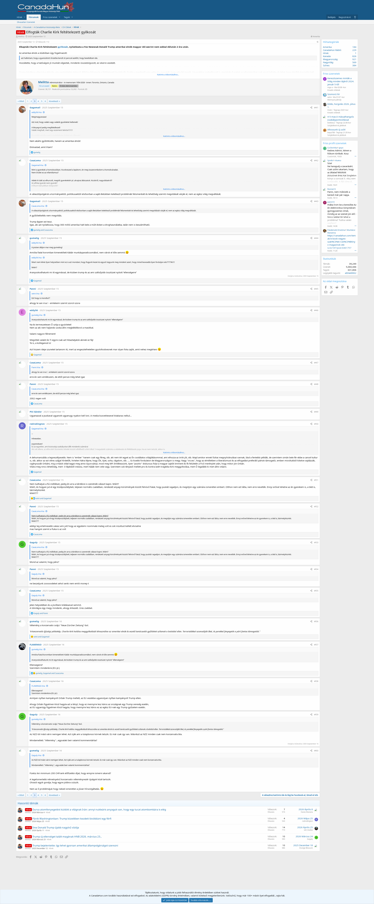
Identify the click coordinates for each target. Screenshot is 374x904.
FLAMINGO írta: (38, 686)
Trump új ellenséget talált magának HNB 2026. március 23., (67, 836)
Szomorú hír (333, 94)
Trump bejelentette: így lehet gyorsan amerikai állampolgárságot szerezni (75, 845)
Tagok (67, 17)
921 (354, 59)
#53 (316, 542)
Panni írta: (36, 367)
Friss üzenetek (50, 17)
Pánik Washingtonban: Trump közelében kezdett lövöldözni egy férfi (71, 818)
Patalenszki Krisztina (336, 230)
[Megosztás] (317, 42)
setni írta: (36, 293)
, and (50, 673)
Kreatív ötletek (333, 90)
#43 (316, 201)
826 (354, 56)
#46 (316, 310)
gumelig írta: (37, 315)
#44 (316, 238)
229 (354, 50)
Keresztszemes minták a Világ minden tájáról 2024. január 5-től (340, 81)
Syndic (330, 160)
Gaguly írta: (36, 574)
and (43, 230)
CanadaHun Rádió (332, 50)
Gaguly (34, 542)
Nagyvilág (328, 62)
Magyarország (330, 59)
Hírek (19, 17)
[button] (24, 17)
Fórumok (34, 17)
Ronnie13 (331, 189)
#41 (316, 107)
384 (354, 65)
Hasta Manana (307, 812)
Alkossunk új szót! (336, 129)
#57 (316, 644)
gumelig (34, 238)
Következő (53, 101)
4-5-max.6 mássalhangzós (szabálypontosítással (340, 118)
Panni (33, 288)
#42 (316, 160)
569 (354, 62)
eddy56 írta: (37, 112)
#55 (316, 590)
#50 (316, 423)
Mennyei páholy (334, 99)
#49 (316, 411)
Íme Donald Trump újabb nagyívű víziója (55, 827)
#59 (316, 714)
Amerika (316, 36)
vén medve (308, 830)
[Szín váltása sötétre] (355, 17)
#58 (316, 681)
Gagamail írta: (38, 165)
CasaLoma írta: (38, 206)
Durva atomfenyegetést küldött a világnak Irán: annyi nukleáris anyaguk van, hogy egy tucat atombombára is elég (99, 809)
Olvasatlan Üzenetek (26, 22)
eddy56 (34, 310)
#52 (316, 506)
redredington (37, 423)
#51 (316, 479)
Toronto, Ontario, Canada (103, 82)
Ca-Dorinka (332, 147)
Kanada (326, 56)
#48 (316, 384)
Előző (21, 101)
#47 (316, 362)
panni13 (330, 202)
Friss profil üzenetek (334, 143)
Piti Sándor (36, 411)
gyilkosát (63, 46)
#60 (316, 750)
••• (355, 156)
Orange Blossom (306, 848)
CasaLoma (35, 160)
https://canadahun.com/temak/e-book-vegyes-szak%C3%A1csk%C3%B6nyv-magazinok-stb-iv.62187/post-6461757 (341, 241)
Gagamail (35, 107)
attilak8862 (350, 272)
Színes (326, 65)
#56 (316, 621)
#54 (316, 569)
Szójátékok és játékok (336, 125)
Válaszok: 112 (43, 42)
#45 (316, 288)
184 (354, 46)
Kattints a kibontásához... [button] (168, 74)
